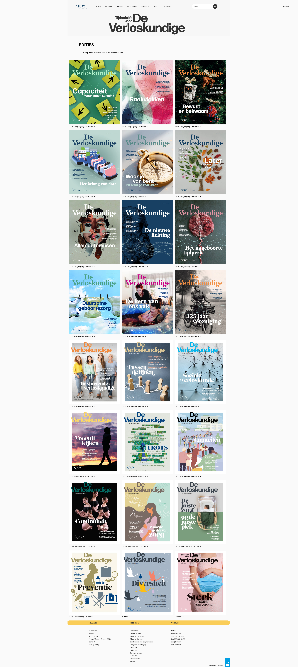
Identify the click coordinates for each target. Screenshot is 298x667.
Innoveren (134, 631)
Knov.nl (157, 6)
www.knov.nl (176, 645)
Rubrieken (109, 6)
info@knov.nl (176, 642)
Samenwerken (136, 653)
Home (98, 6)
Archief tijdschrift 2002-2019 (100, 639)
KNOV (132, 661)
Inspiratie (133, 647)
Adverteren (132, 6)
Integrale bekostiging (138, 645)
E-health (133, 656)
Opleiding (133, 650)
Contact (167, 6)
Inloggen (286, 6)
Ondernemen (135, 633)
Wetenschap (135, 658)
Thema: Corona (136, 639)
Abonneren (146, 6)
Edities (120, 6)
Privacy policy (94, 645)
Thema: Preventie (137, 636)
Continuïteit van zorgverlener (141, 642)
